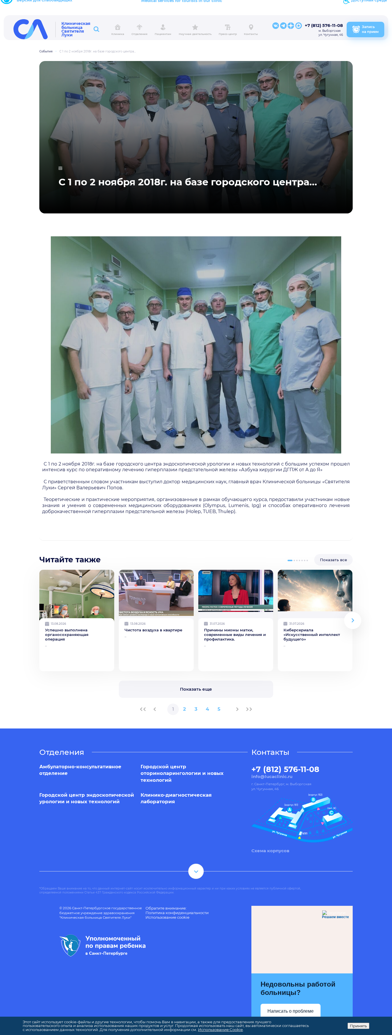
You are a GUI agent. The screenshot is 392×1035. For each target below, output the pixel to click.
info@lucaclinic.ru (271, 776)
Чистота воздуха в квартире (153, 630)
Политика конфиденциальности (177, 912)
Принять (358, 1026)
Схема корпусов (270, 850)
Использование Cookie (220, 1029)
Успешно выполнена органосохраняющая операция (66, 634)
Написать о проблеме (290, 1011)
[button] (290, 560)
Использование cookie (167, 917)
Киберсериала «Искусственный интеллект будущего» (312, 634)
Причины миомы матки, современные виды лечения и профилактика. (235, 634)
